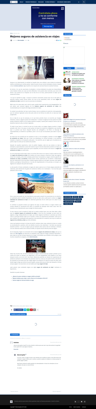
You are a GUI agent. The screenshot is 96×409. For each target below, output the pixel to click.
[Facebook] (56, 40)
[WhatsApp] (60, 40)
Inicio (11, 33)
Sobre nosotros (76, 407)
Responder (16, 349)
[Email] (34, 310)
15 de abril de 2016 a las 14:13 (55, 342)
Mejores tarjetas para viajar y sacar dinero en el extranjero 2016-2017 (30, 278)
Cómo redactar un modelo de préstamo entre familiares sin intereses (78, 82)
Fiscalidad (78, 199)
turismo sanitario (18, 86)
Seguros (27, 305)
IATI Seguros (19, 233)
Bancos (75, 196)
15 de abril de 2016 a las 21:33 (55, 354)
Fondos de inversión (69, 201)
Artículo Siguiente (57, 391)
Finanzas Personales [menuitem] (31, 2)
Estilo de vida (16, 33)
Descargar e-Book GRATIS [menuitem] (63, 2)
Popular (69, 68)
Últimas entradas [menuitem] (50, 2)
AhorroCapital (21, 355)
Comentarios (68, 39)
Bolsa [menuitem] (21, 2)
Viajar (31, 305)
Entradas (67, 38)
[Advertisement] (35, 293)
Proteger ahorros (68, 203)
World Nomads (33, 237)
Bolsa (81, 196)
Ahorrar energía (67, 196)
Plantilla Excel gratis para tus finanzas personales (78, 74)
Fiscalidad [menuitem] (41, 2)
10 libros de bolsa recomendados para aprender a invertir (77, 90)
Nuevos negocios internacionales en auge (23, 280)
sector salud (22, 305)
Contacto (84, 407)
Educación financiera (69, 199)
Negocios (78, 201)
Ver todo (59, 314)
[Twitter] (58, 40)
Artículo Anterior (14, 391)
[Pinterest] (31, 310)
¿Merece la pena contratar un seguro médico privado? (26, 276)
